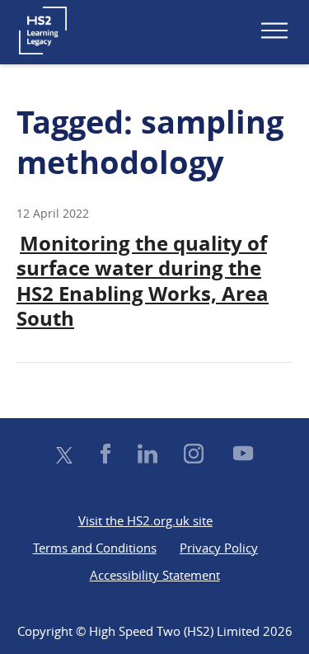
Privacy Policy (219, 547)
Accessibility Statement (155, 575)
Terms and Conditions (95, 547)
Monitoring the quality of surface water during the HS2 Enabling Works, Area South (142, 280)
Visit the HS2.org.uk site (145, 520)
